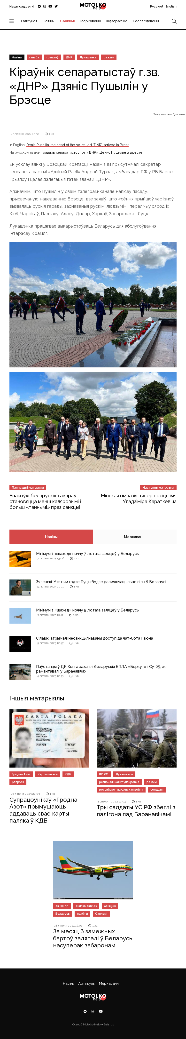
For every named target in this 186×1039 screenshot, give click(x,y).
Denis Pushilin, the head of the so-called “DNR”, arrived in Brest (77, 145)
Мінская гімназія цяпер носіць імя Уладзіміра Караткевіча (139, 498)
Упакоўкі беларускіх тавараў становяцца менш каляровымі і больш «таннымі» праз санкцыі (45, 501)
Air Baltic (61, 906)
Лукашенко (124, 774)
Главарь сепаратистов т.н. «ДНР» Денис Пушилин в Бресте (91, 152)
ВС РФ (103, 774)
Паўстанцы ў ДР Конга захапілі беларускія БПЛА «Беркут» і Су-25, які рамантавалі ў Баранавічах (101, 669)
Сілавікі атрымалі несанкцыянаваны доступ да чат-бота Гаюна (94, 638)
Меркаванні (90, 21)
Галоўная (29, 21)
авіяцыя (110, 906)
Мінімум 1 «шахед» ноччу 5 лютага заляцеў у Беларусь (87, 610)
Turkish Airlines (86, 906)
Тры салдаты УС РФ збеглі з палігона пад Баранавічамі (136, 811)
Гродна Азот (21, 774)
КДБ (68, 774)
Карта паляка (48, 774)
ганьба (34, 57)
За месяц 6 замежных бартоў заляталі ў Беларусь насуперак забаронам (92, 938)
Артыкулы (86, 983)
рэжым (109, 57)
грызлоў (52, 57)
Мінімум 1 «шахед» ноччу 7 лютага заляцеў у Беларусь (87, 553)
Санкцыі (67, 21)
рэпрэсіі (18, 782)
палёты (82, 913)
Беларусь (62, 913)
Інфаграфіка (116, 21)
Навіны (48, 21)
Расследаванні (146, 21)
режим (152, 782)
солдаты (156, 789)
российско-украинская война (121, 789)
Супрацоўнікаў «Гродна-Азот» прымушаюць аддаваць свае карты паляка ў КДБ (44, 810)
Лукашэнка (88, 57)
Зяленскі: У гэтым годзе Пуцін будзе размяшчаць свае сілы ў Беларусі (101, 581)
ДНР (69, 57)
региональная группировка (119, 782)
